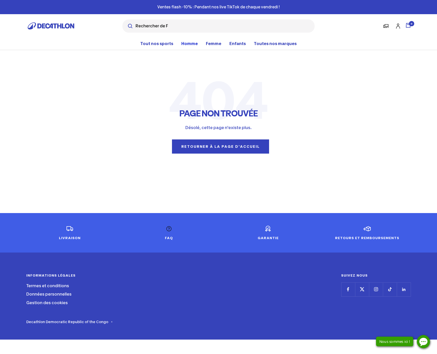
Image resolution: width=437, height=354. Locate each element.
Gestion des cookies (47, 302)
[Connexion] (397, 25)
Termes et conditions (47, 285)
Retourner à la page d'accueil (220, 146)
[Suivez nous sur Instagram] (376, 289)
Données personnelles (49, 294)
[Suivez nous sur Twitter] (362, 289)
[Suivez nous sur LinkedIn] (404, 289)
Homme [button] (189, 43)
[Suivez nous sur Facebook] (348, 289)
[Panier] (408, 25)
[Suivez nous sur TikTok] (390, 289)
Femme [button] (213, 43)
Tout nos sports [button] (156, 43)
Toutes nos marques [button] (275, 43)
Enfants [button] (237, 43)
